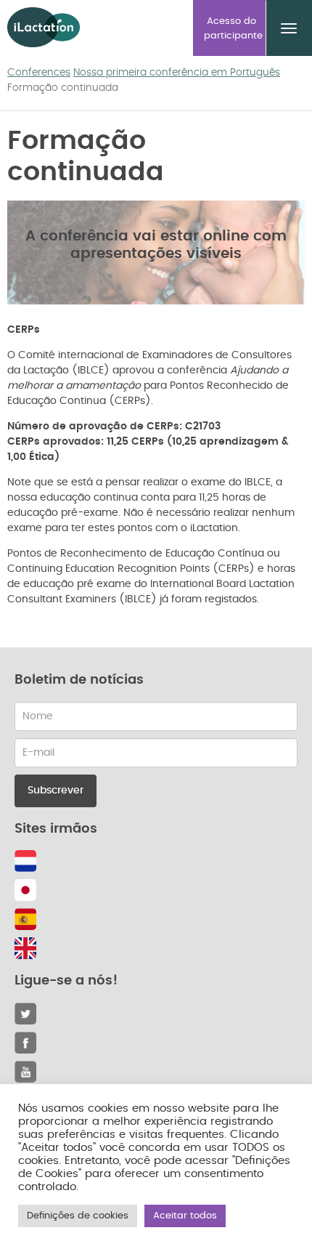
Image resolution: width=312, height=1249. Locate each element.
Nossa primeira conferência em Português (176, 73)
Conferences (38, 73)
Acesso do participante (233, 29)
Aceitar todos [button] (185, 1216)
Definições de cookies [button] (77, 1216)
